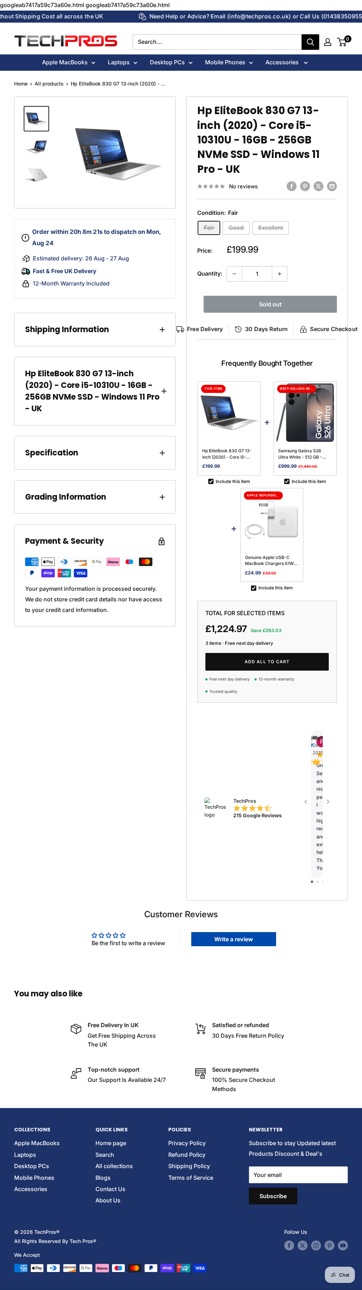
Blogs (103, 1177)
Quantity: (209, 273)
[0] (342, 42)
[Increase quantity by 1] (279, 273)
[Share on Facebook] (292, 186)
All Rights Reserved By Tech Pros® (55, 1241)
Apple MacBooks (65, 62)
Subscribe (273, 1196)
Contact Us (110, 1188)
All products (49, 84)
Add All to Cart (267, 661)
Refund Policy (186, 1154)
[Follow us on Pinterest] (329, 1245)
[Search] (310, 42)
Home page (110, 1143)
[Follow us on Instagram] (316, 1245)
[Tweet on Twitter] (318, 186)
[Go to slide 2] (318, 882)
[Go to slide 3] (322, 881)
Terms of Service (190, 1177)
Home (21, 84)
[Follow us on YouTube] (343, 1245)
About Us (108, 1200)
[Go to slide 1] (312, 881)
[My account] (327, 42)
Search (104, 1154)
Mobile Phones (225, 62)
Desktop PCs (167, 62)
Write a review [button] (233, 939)
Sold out (270, 304)
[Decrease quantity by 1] (234, 273)
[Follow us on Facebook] (289, 1245)
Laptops (119, 62)
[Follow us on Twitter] (303, 1245)
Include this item (233, 481)
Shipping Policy (189, 1166)
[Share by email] (332, 186)
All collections (114, 1166)
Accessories (282, 62)
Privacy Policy (187, 1143)
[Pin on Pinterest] (305, 186)
